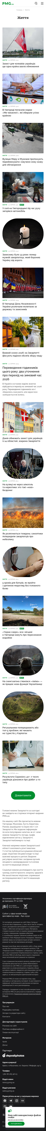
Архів (4, 1042)
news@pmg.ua (8, 1082)
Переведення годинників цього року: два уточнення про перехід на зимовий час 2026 (22, 373)
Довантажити (23, 795)
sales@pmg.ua (8, 1091)
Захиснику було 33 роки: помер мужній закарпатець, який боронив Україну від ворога (21, 257)
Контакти (6, 1017)
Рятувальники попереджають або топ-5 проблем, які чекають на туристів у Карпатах (20, 730)
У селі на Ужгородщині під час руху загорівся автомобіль (21, 209)
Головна (19, 10)
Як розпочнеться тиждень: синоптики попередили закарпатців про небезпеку (22, 536)
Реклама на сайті (9, 1026)
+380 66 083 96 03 (9, 1074)
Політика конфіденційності (13, 1029)
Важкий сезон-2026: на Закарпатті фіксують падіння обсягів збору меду (22, 354)
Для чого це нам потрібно (15, 1119)
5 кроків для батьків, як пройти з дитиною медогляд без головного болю (21, 585)
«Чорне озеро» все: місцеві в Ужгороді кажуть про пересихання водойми (21, 635)
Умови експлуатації (10, 1032)
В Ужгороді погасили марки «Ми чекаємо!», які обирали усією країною (20, 113)
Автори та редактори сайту (13, 1013)
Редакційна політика (10, 1010)
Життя (4, 60)
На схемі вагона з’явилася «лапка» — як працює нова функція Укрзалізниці (22, 682)
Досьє (5, 1045)
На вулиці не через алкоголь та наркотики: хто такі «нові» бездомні (18, 487)
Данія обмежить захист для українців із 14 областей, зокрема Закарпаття (22, 439)
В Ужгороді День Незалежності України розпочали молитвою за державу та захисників (19, 306)
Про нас (5, 1006)
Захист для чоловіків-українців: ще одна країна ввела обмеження (20, 65)
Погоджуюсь (16, 1124)
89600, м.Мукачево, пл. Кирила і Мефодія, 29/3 (21, 1066)
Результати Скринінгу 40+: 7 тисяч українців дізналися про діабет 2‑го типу (21, 779)
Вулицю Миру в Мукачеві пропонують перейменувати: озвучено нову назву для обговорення (22, 162)
